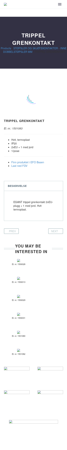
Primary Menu (59, 4)
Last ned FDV (19, 166)
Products (6, 48)
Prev (12, 231)
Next (54, 231)
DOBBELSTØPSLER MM (17, 52)
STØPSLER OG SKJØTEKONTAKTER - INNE (39, 48)
